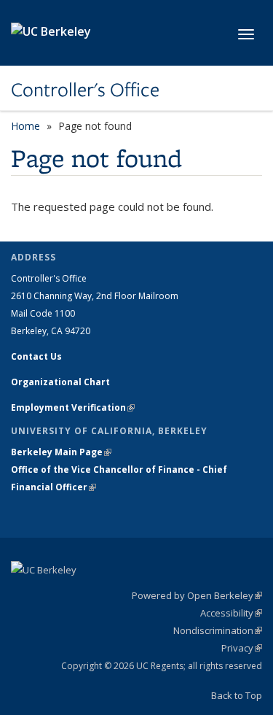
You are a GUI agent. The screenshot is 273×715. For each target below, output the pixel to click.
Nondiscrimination (217, 630)
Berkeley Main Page (61, 452)
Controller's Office (85, 90)
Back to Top (236, 695)
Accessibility (231, 612)
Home (25, 126)
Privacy (241, 647)
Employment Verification (73, 407)
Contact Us (36, 356)
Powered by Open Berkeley (197, 595)
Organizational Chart (60, 382)
